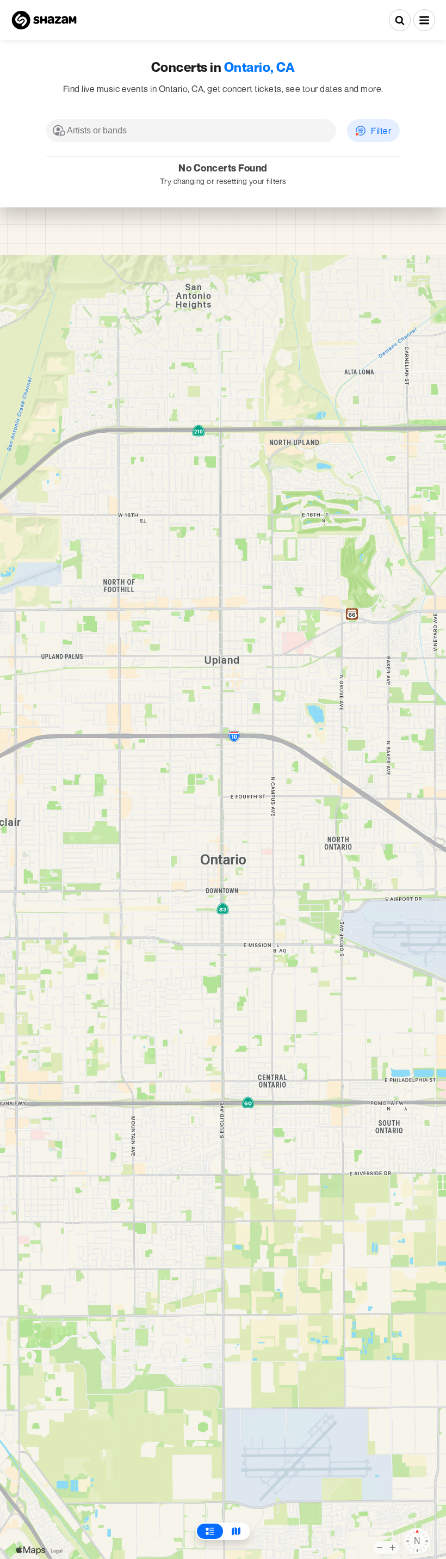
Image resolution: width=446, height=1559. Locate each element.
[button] (424, 20)
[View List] (210, 1531)
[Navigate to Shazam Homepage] (44, 20)
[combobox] (191, 131)
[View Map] (236, 1531)
